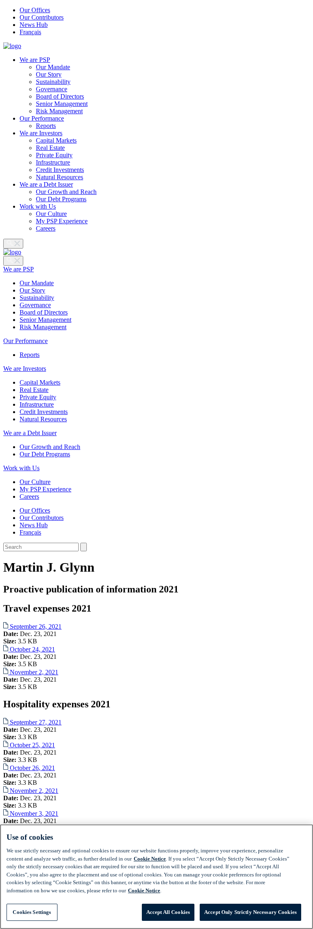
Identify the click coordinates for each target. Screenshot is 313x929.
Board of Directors (60, 96)
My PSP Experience (62, 221)
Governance (51, 89)
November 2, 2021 (33, 672)
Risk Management (59, 111)
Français (30, 32)
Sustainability (53, 81)
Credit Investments (60, 169)
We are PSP (35, 59)
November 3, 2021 (33, 813)
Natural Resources (59, 177)
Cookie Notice (150, 859)
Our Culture (51, 213)
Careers (45, 228)
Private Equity (54, 155)
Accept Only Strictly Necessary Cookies (250, 912)
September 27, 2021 (35, 722)
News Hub (34, 24)
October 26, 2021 (31, 767)
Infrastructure (53, 162)
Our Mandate (53, 67)
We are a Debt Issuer (46, 184)
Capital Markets (56, 140)
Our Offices (35, 10)
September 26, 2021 (35, 626)
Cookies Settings (32, 912)
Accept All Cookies (168, 912)
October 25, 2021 (31, 745)
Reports (46, 125)
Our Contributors (42, 17)
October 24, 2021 (31, 649)
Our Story (49, 74)
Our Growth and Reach (66, 191)
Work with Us (38, 206)
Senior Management (62, 103)
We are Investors (41, 133)
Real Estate (50, 147)
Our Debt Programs (61, 199)
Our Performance (42, 118)
